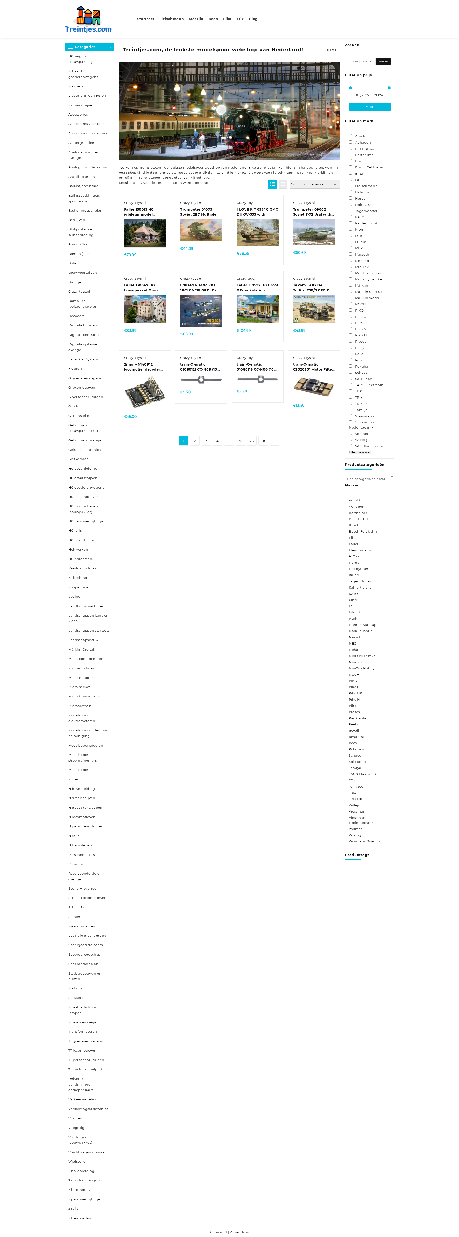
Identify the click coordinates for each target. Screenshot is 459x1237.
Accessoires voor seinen (88, 133)
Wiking (355, 835)
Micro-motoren (81, 678)
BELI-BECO (358, 519)
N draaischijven (81, 798)
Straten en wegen (83, 1022)
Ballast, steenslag (83, 186)
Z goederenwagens (84, 1180)
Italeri (354, 575)
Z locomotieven (81, 1190)
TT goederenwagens (85, 1041)
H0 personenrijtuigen (87, 521)
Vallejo (355, 805)
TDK (352, 780)
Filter (369, 107)
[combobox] (369, 477)
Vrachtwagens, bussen (87, 1152)
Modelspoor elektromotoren (81, 718)
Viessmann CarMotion (87, 95)
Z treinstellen (79, 1218)
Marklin (321, 172)
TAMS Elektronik (363, 774)
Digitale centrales (83, 335)
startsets (256, 172)
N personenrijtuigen (85, 826)
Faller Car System (83, 359)
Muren (74, 779)
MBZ (352, 643)
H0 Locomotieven (83, 497)
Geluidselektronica (84, 449)
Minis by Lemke (362, 656)
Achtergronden (81, 143)
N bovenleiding (81, 789)
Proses (354, 712)
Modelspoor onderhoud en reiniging (88, 733)
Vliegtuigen (78, 1128)
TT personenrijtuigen (86, 1060)
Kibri (353, 600)
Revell (354, 730)
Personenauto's (81, 855)
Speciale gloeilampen (87, 935)
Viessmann (358, 811)
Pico (309, 172)
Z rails (73, 1208)
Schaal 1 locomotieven (87, 898)
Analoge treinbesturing (88, 167)
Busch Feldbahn (363, 531)
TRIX (352, 793)
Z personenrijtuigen (85, 1199)
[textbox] (369, 478)
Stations (75, 988)
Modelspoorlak (81, 770)
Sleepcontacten (81, 926)
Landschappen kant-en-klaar (89, 618)
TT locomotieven (82, 1050)
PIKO (353, 681)
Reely (353, 724)
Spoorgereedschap (84, 954)
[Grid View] (272, 184)
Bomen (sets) (79, 254)
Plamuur (75, 864)
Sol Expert (357, 761)
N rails (73, 836)
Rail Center (358, 718)
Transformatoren (82, 1031)
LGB (352, 606)
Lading (74, 596)
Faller (354, 544)
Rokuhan (356, 749)
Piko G (354, 687)
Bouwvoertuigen (82, 272)
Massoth (356, 637)
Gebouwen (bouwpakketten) (83, 428)
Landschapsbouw (83, 640)
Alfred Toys (200, 177)
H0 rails (75, 530)
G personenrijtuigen (85, 397)
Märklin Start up (363, 625)
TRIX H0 (355, 799)
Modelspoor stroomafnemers (82, 757)
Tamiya (355, 768)
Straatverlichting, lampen (83, 1009)
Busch (354, 525)
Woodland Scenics (364, 841)
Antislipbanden (81, 176)
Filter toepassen (360, 452)
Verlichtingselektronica (88, 1109)
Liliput (354, 612)
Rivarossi (356, 737)
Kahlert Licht (360, 587)
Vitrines (75, 1118)
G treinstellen (80, 416)
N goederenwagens (85, 807)
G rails (73, 406)
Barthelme (358, 513)
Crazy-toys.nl (79, 291)
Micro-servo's (79, 687)
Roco (299, 172)
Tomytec (356, 786)
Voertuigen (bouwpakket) (80, 1139)
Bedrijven (76, 220)
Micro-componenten (86, 659)
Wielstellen (78, 1161)
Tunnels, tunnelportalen (89, 1069)
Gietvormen (78, 459)
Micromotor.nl (80, 706)
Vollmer (355, 829)
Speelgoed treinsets (85, 945)
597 (252, 441)
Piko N (354, 699)
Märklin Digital (81, 649)
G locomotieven (81, 387)
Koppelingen (79, 587)
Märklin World (361, 631)
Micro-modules (81, 668)
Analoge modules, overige (83, 155)
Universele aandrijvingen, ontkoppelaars (81, 1084)
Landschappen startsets (88, 630)
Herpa (354, 562)
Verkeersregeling (83, 1099)
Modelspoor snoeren (85, 745)
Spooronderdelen (83, 964)
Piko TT (355, 706)
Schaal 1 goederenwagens (83, 73)
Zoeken (383, 61)
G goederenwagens (85, 378)
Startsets (75, 86)
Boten (73, 263)
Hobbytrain (358, 569)
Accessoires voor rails (86, 124)
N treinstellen (80, 845)
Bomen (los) (78, 244)
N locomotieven (82, 817)
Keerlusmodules (82, 568)
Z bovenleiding (81, 1171)
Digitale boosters (83, 325)
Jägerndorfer (360, 581)
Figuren (75, 368)
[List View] (283, 184)
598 (263, 441)
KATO (353, 594)
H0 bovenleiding (83, 468)
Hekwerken (78, 549)
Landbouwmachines (86, 606)
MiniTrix (355, 662)
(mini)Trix (127, 177)
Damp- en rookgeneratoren (83, 303)
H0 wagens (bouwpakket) (80, 58)
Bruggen (76, 282)
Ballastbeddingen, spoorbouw (84, 198)
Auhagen (357, 506)
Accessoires (78, 114)
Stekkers (75, 998)
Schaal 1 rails (79, 907)
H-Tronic (356, 556)
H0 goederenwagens (86, 487)
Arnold (354, 500)
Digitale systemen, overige (84, 346)
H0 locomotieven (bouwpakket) (83, 508)
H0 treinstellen (81, 540)
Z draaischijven (81, 105)
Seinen (74, 917)
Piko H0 (355, 693)
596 (240, 441)
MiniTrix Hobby (362, 668)
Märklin (355, 618)
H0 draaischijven (83, 478)
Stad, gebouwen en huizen (85, 976)
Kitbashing (77, 577)
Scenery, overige (82, 888)
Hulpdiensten (80, 559)
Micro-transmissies (84, 696)
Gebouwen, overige (85, 440)
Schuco (355, 755)
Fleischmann (282, 172)
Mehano (356, 650)
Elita (353, 538)
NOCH (354, 674)
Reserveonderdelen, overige (85, 876)
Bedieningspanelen (85, 210)
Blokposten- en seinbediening (81, 232)
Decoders (76, 316)
